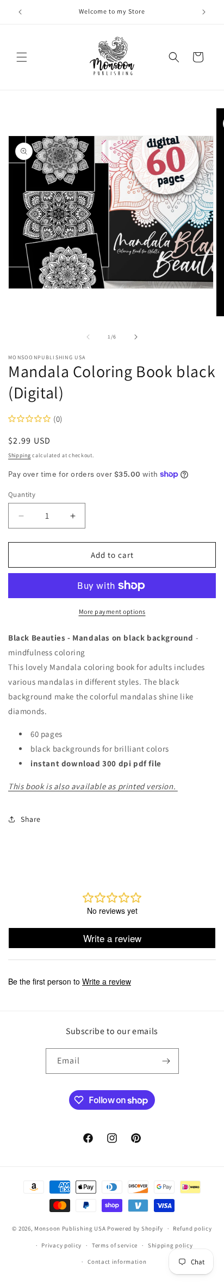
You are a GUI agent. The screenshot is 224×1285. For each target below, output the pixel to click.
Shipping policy (170, 1245)
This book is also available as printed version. (93, 786)
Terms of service (115, 1245)
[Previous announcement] (20, 12)
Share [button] (31, 819)
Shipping (19, 455)
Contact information (117, 1261)
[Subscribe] (166, 1061)
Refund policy (192, 1228)
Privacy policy (61, 1245)
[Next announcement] (204, 12)
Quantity (21, 494)
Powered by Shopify (135, 1228)
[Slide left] (88, 337)
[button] (22, 57)
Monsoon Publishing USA (69, 1228)
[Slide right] (136, 337)
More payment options (112, 611)
